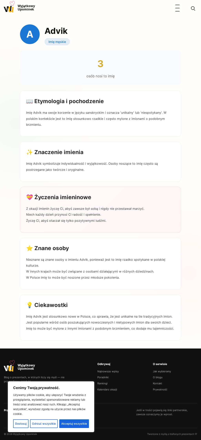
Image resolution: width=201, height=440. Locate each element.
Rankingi (102, 383)
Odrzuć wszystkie (44, 423)
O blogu (158, 377)
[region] (51, 406)
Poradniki (103, 377)
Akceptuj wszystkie (74, 423)
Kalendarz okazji (107, 389)
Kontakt (157, 383)
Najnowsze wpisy (108, 371)
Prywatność (160, 389)
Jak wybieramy (162, 371)
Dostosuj (20, 423)
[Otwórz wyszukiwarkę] (192, 8)
